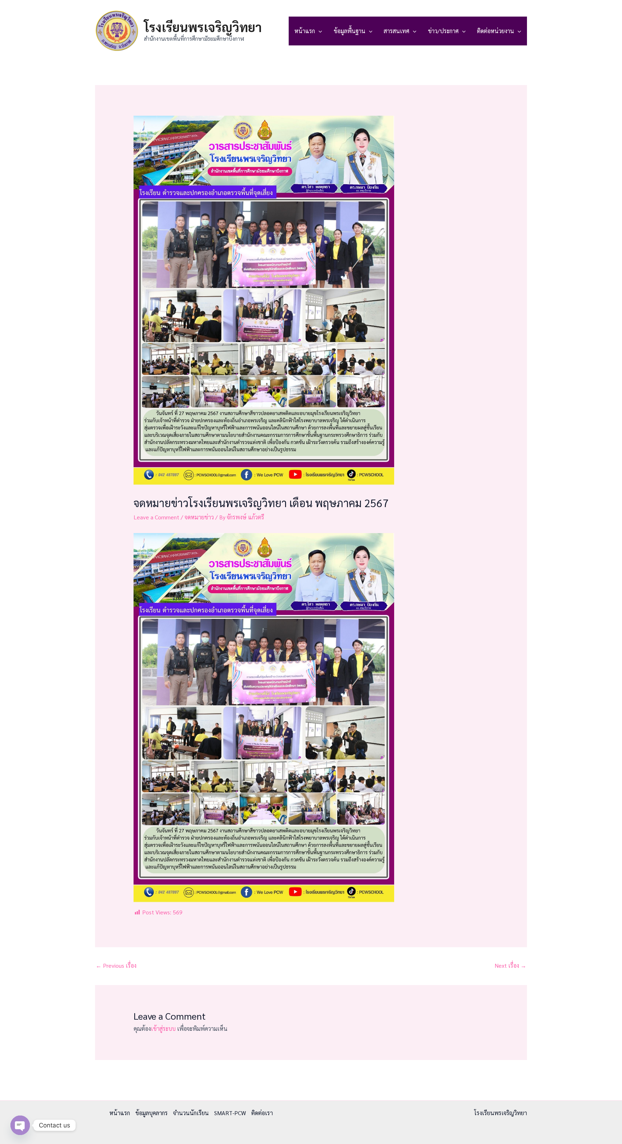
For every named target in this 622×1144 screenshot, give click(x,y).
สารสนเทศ (396, 31)
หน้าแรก (304, 31)
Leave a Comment (156, 517)
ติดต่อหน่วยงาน (495, 31)
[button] (318, 31)
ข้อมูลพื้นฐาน (349, 31)
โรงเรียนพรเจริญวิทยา (203, 27)
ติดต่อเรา (262, 1113)
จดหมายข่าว (199, 517)
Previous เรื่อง (116, 965)
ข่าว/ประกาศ (443, 31)
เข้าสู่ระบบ (163, 1028)
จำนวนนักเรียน (191, 1113)
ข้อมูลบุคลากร (151, 1113)
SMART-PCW (230, 1113)
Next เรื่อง (510, 965)
